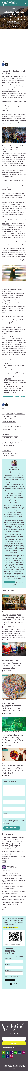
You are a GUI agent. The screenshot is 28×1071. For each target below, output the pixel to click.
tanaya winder (6, 450)
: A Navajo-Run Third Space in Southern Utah (13, 619)
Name (5, 799)
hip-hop (5, 426)
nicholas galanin (7, 437)
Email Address (9, 959)
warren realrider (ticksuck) (10, 453)
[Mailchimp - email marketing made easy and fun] (14, 984)
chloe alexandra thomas (9, 416)
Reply (4, 861)
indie (11, 426)
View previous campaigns (11, 976)
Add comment (15, 626)
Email (5, 806)
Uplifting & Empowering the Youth (13, 386)
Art (3, 657)
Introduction (7, 363)
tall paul (17, 447)
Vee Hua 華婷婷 (8, 25)
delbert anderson (8, 418)
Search (14, 1043)
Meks (10, 1065)
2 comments (16, 26)
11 (24, 396)
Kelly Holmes (13, 227)
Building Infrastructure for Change (13, 390)
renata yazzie (16, 440)
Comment (5, 784)
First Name (8, 964)
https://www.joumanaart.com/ (9, 893)
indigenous (18, 426)
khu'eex (16, 429)
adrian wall (10, 413)
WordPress (21, 1065)
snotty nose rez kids (8, 445)
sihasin (15, 442)
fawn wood (16, 424)
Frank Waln (15, 229)
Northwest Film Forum (10, 497)
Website (5, 813)
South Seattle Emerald (16, 490)
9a (3, 413)
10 (22, 396)
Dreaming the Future (10, 392)
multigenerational (8, 434)
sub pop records (7, 447)
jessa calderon (7, 429)
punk (16, 437)
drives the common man (9, 421)
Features (14, 8)
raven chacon (6, 440)
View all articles (9, 582)
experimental (6, 424)
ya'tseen (12, 455)
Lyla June (6, 227)
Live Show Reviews (8, 731)
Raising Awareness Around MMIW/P (14, 380)
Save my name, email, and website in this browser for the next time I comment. (14, 822)
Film (3, 611)
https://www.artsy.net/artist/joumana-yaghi (13, 899)
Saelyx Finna (7, 775)
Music (17, 731)
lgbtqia (5, 432)
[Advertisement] (14, 45)
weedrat (5, 455)
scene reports (7, 442)
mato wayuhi (13, 432)
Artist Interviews (11, 657)
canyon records (20, 413)
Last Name (8, 970)
